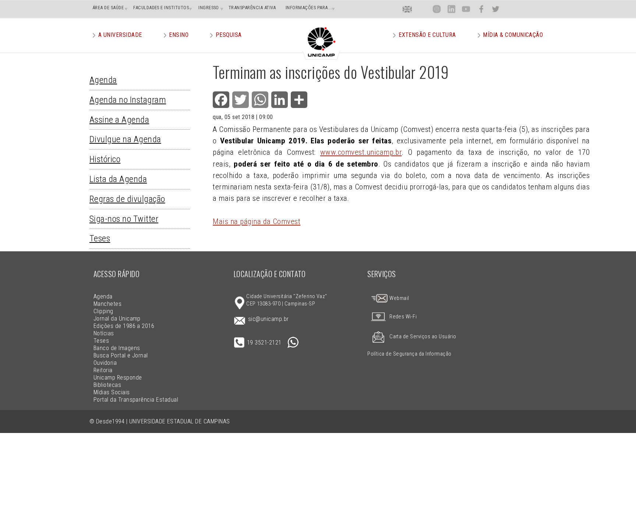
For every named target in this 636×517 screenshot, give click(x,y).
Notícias (103, 333)
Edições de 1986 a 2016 (124, 325)
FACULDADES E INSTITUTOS (161, 7)
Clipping (103, 311)
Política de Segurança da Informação (409, 354)
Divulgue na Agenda (125, 139)
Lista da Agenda (118, 179)
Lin (451, 9)
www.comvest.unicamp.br (361, 152)
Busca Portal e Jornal (120, 355)
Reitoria (103, 370)
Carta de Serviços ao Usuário (422, 336)
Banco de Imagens (116, 348)
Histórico (104, 159)
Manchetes (107, 303)
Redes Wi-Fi (403, 317)
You (466, 9)
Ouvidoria (105, 362)
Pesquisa (229, 34)
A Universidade (120, 34)
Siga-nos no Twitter (123, 219)
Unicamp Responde (117, 377)
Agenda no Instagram (127, 100)
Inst (436, 9)
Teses (99, 238)
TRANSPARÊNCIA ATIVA (252, 7)
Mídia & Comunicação (513, 34)
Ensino (178, 34)
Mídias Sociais (111, 392)
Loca (422, 9)
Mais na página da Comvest (256, 221)
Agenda (103, 80)
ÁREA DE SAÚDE (108, 7)
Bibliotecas (107, 384)
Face (481, 9)
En (407, 9)
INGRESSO (208, 7)
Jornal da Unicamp (117, 318)
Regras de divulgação (127, 199)
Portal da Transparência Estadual (135, 399)
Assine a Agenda (119, 120)
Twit (495, 9)
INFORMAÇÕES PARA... (309, 7)
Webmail (398, 298)
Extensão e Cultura (427, 34)
